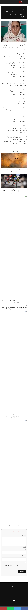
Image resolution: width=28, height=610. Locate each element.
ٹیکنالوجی (14, 597)
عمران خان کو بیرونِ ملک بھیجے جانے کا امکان (14, 524)
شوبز (14, 600)
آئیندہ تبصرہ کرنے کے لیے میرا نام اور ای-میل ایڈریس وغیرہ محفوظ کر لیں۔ (14, 566)
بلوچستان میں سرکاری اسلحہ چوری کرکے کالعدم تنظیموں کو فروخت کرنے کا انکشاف (14, 416)
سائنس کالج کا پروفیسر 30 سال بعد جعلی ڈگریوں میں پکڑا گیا (14, 307)
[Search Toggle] (3, 2)
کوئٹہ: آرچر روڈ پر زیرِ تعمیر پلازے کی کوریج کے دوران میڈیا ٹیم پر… (14, 191)
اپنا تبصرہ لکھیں (23, 535)
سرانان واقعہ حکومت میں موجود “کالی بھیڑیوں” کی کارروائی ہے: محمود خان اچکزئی (14, 300)
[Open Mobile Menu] (25, 2)
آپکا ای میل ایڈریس (22, 556)
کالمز (14, 591)
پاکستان (14, 594)
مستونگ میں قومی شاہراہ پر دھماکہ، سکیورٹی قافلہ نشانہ (14, 170)
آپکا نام (24, 549)
